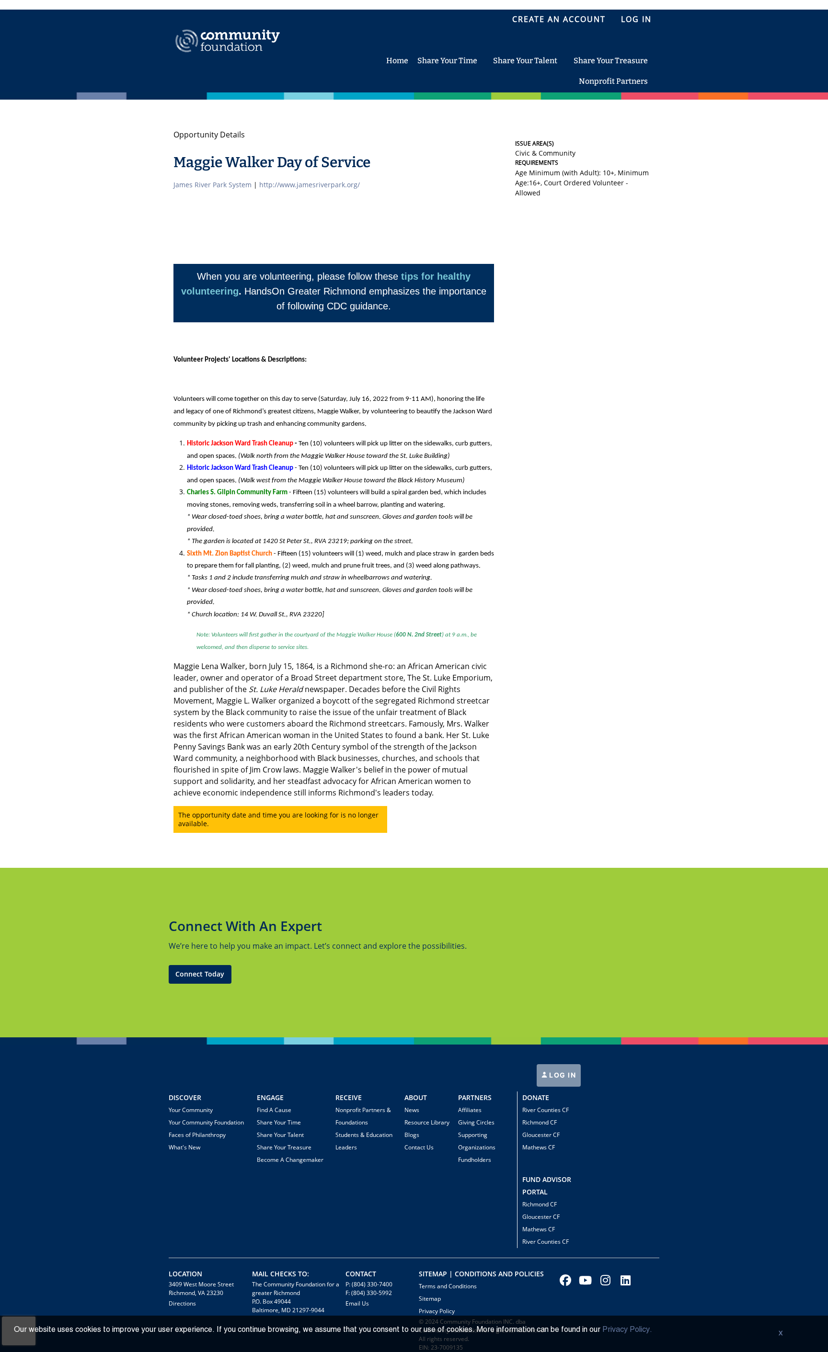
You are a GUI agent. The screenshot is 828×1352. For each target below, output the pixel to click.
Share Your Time (279, 1122)
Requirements (536, 163)
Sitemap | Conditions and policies (481, 1273)
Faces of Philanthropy (197, 1135)
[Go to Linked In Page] (624, 1280)
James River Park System (212, 184)
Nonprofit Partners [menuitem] (613, 81)
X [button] (780, 1334)
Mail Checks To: (280, 1273)
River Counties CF (545, 1110)
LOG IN (561, 1075)
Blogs (411, 1135)
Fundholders (474, 1160)
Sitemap (430, 1299)
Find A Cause (274, 1110)
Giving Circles (476, 1122)
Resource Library (426, 1122)
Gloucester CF (541, 1135)
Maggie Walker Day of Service (271, 162)
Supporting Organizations (476, 1141)
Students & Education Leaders (363, 1141)
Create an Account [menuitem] (559, 19)
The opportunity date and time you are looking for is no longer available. (278, 819)
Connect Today (199, 973)
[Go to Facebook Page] (564, 1280)
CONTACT (360, 1273)
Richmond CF (539, 1122)
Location (185, 1273)
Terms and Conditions (448, 1286)
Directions (182, 1303)
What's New (184, 1147)
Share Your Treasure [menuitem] (611, 60)
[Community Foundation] (228, 29)
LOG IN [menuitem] (636, 19)
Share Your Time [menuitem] (447, 60)
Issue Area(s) (534, 143)
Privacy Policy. (627, 1330)
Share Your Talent (280, 1135)
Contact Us (419, 1147)
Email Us (357, 1303)
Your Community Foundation (206, 1122)
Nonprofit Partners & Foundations (363, 1116)
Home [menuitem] (397, 60)
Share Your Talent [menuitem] (525, 60)
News (411, 1110)
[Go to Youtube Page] (584, 1280)
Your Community (191, 1110)
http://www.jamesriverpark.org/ (309, 184)
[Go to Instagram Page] (604, 1280)
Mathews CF (538, 1147)
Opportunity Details (209, 134)
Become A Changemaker (290, 1160)
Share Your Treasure (284, 1147)
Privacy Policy (437, 1311)
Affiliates (470, 1110)
